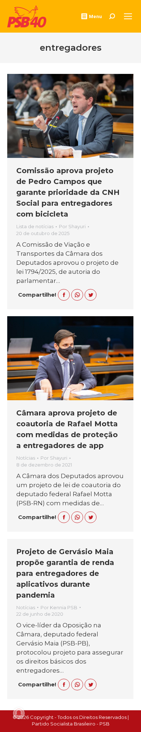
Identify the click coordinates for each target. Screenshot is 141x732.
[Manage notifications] (19, 713)
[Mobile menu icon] (128, 16)
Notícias (25, 458)
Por (72, 226)
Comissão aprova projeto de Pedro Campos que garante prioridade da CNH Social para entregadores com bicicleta (68, 192)
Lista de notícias (35, 226)
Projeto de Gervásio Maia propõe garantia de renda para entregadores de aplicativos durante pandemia (65, 573)
